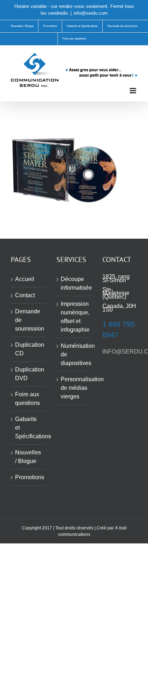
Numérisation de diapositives (74, 354)
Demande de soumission (28, 320)
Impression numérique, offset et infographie (74, 317)
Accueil (24, 279)
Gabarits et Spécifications (28, 427)
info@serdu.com (91, 13)
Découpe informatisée (74, 283)
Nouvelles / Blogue (28, 456)
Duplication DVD (28, 373)
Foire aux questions (27, 398)
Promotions (28, 477)
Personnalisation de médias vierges (74, 387)
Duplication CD (28, 349)
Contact (25, 295)
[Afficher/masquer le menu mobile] (133, 90)
